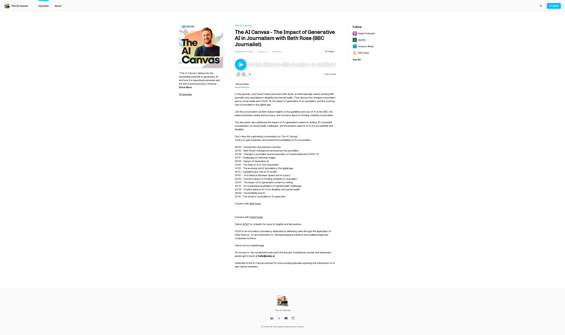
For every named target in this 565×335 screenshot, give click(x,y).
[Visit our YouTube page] (286, 318)
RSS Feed (363, 52)
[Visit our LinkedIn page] (271, 318)
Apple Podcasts (366, 33)
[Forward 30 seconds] (244, 74)
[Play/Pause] (241, 65)
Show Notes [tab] (242, 84)
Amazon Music (366, 46)
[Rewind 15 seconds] (238, 74)
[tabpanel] (285, 181)
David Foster (256, 217)
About (58, 5)
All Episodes (185, 94)
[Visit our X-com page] (278, 318)
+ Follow (554, 5)
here (261, 245)
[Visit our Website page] (293, 318)
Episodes (44, 5)
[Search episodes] (541, 6)
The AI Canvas (19, 5)
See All (357, 59)
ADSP (245, 224)
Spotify (362, 39)
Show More (185, 87)
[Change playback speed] (250, 74)
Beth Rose (255, 203)
